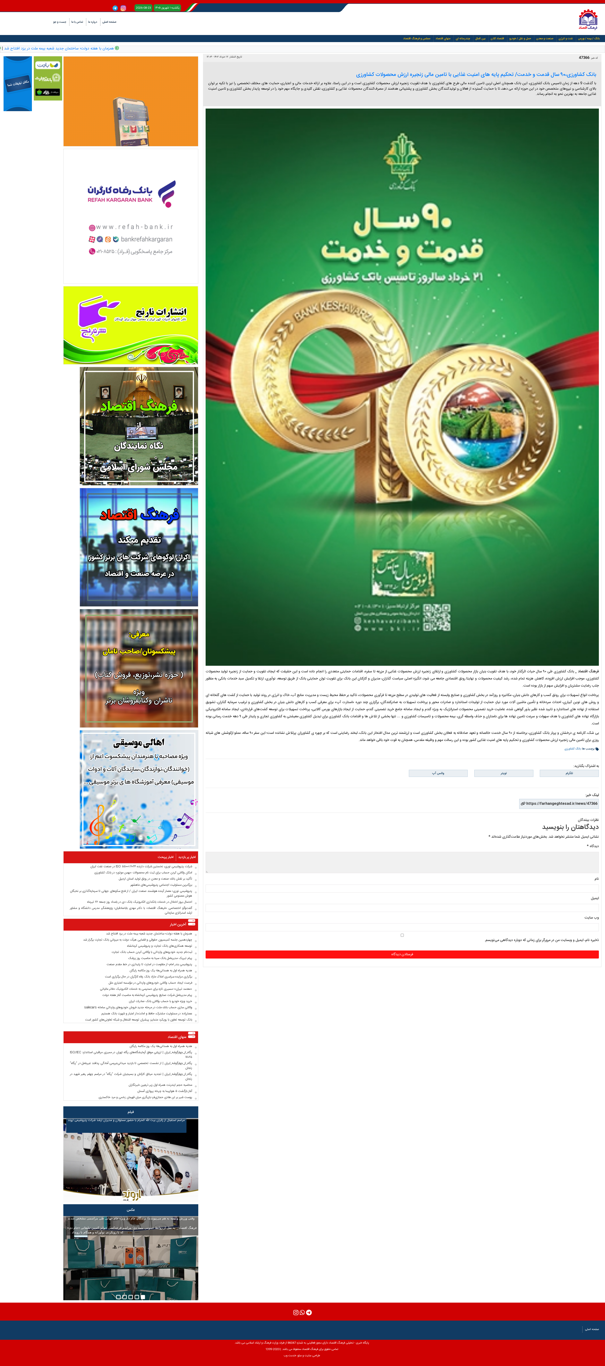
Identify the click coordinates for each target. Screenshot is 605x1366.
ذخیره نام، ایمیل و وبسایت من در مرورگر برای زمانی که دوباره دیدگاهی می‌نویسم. (541, 940)
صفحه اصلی (109, 22)
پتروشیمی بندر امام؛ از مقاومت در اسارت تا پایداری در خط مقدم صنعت (149, 964)
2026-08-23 (143, 7)
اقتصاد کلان (497, 38)
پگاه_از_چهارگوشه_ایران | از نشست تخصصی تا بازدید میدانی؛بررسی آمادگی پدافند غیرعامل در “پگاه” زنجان (131, 1066)
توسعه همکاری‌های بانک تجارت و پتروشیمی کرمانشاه (159, 946)
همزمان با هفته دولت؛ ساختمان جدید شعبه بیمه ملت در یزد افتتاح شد (142, 49)
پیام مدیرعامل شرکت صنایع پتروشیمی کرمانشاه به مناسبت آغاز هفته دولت (147, 995)
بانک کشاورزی (572, 748)
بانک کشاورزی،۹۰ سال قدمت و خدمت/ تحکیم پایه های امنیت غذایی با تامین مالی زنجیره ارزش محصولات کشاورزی (476, 75)
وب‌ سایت (591, 918)
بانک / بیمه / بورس (589, 38)
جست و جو (59, 22)
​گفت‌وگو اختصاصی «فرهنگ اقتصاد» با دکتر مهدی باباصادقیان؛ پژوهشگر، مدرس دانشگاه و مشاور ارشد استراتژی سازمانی (131, 910)
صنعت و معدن (544, 38)
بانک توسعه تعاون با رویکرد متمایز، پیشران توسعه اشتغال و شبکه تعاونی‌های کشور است (138, 1019)
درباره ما (92, 22)
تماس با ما (77, 22)
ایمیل (595, 898)
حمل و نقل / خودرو (520, 38)
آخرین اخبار (178, 925)
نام (597, 879)
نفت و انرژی (565, 38)
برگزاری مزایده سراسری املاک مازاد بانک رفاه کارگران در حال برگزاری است (148, 976)
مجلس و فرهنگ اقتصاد (416, 38)
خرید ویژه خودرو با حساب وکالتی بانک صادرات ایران (160, 1001)
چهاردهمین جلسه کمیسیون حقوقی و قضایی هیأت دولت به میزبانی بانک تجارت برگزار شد (137, 939)
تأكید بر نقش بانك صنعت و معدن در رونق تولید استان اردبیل (155, 878)
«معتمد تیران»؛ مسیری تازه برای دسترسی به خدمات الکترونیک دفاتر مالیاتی (146, 989)
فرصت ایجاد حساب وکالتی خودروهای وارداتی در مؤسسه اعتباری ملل (150, 982)
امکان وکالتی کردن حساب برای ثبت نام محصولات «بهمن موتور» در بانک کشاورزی (143, 872)
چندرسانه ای (463, 38)
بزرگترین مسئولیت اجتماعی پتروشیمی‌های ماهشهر (161, 885)
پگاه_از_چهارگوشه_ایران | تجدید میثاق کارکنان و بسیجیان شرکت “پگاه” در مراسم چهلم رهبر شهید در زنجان (131, 1076)
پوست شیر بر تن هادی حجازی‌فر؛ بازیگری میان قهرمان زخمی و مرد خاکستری (145, 1097)
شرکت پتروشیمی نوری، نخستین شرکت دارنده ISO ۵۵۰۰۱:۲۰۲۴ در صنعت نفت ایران (141, 866)
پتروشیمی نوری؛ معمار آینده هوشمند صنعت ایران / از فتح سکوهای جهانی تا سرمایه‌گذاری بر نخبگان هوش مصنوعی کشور (131, 893)
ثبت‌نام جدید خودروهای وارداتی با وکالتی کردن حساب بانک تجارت (152, 952)
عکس (131, 1210)
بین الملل (480, 38)
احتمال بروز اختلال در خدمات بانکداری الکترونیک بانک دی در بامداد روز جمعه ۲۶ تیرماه (139, 902)
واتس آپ (438, 773)
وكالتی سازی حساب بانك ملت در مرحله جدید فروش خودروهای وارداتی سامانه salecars (138, 1007)
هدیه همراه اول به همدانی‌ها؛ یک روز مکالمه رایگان (161, 970)
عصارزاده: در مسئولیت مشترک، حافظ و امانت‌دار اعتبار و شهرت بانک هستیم (146, 1013)
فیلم (131, 1112)
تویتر (504, 773)
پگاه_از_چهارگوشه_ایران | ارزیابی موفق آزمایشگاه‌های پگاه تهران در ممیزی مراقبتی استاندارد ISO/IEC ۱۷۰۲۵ (131, 1055)
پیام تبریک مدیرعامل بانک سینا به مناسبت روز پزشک (160, 958)
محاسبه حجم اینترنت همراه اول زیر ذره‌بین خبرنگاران (160, 1085)
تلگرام (569, 773)
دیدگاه (593, 846)
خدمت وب (290, 1355)
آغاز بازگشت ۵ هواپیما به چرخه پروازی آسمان (164, 1091)
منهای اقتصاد (443, 38)
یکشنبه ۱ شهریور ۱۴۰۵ (167, 7)
